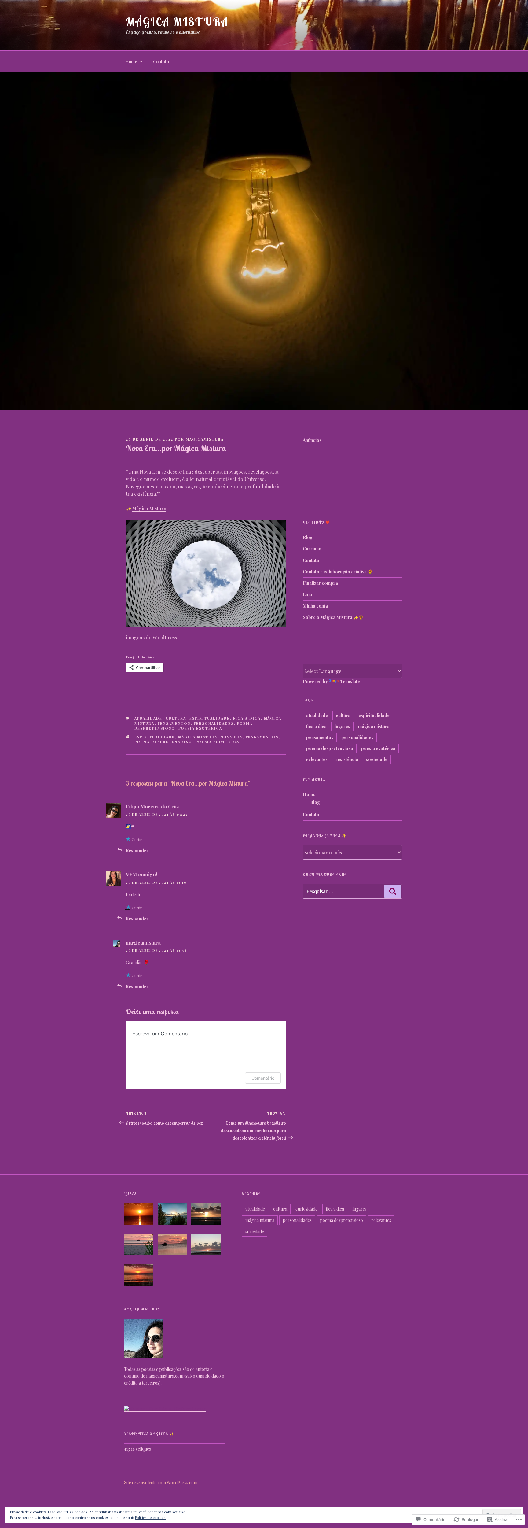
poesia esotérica (200, 728)
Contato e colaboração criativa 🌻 (338, 572)
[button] (141, 1215)
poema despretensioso (163, 741)
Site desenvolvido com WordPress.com (160, 1482)
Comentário (262, 1078)
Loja (307, 595)
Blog (308, 537)
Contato (161, 62)
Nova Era (232, 736)
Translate (350, 681)
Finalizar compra (320, 583)
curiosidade (306, 1209)
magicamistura (205, 439)
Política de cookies (150, 1517)
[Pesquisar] (392, 891)
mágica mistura (198, 736)
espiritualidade (209, 718)
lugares (342, 726)
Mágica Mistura (177, 21)
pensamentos (174, 723)
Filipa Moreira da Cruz (152, 806)
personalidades (214, 723)
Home (131, 62)
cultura (176, 718)
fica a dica (247, 718)
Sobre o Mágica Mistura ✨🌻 (333, 617)
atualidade (148, 718)
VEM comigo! (141, 874)
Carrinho (312, 549)
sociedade (376, 759)
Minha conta (315, 606)
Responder (137, 850)
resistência (347, 759)
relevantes (317, 759)
